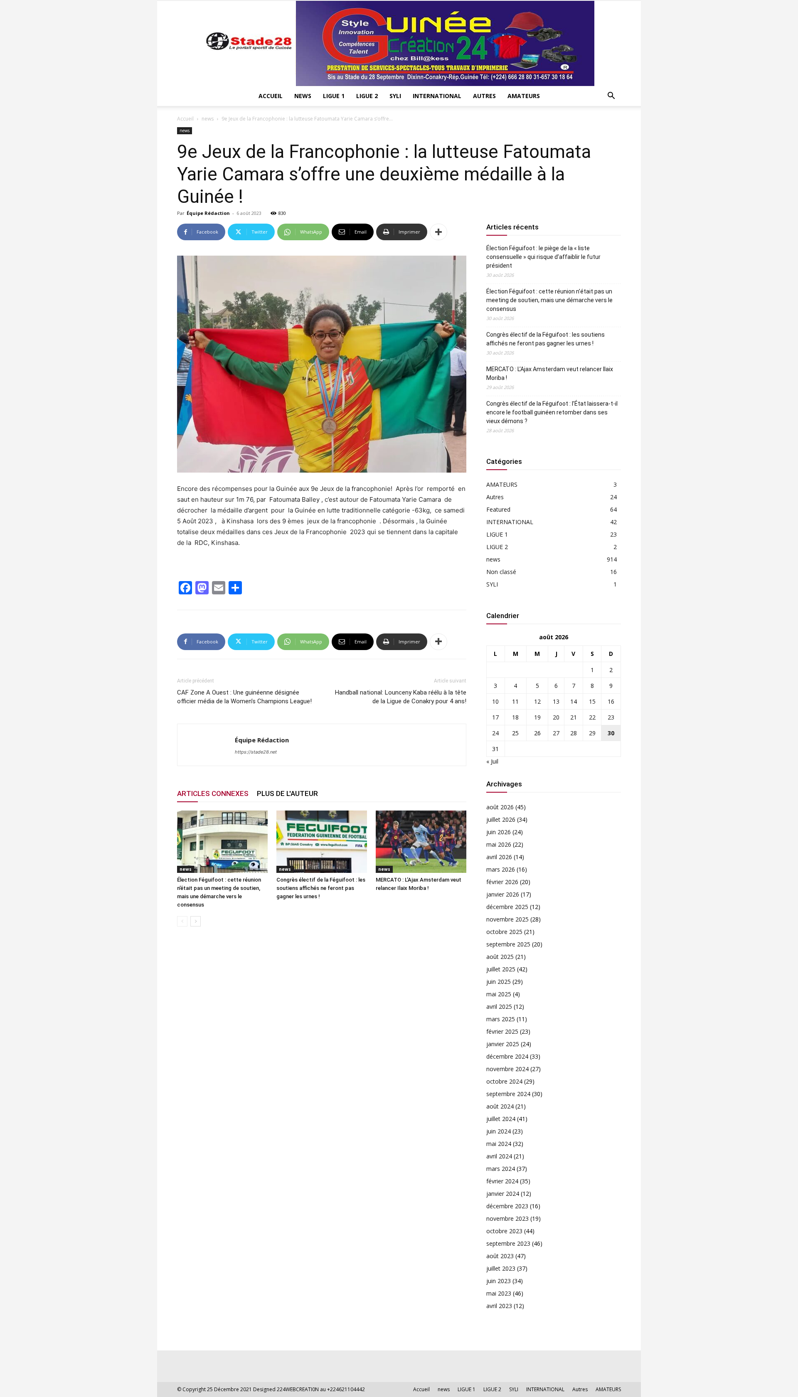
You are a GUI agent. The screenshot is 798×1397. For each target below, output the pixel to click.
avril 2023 (499, 1306)
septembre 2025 (508, 944)
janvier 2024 (502, 1193)
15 (592, 701)
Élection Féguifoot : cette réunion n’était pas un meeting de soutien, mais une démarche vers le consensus (549, 300)
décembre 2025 (507, 907)
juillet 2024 (500, 1119)
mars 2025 (500, 1019)
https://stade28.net (256, 752)
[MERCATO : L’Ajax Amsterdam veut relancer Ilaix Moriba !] (421, 842)
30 (611, 733)
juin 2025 (498, 982)
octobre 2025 (504, 932)
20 (556, 717)
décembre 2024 (507, 1056)
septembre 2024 (508, 1094)
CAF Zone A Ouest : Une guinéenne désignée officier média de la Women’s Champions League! (244, 697)
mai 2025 (498, 994)
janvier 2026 (502, 894)
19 (537, 717)
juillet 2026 (500, 819)
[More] (438, 232)
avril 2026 (499, 857)
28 (573, 733)
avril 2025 (499, 1006)
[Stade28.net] (399, 43)
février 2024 (502, 1181)
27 (556, 733)
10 (495, 701)
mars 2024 (500, 1169)
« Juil (492, 761)
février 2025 (502, 1031)
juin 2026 (498, 832)
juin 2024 (498, 1131)
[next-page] (195, 921)
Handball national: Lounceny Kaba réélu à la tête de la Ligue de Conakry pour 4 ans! (400, 697)
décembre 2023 (507, 1206)
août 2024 (500, 1106)
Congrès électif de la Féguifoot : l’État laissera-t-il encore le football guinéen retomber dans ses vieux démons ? (552, 412)
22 (592, 717)
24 (495, 733)
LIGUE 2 (367, 96)
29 (592, 733)
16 (611, 701)
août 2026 (500, 807)
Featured (498, 509)
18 (515, 717)
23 (611, 717)
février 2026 (502, 882)
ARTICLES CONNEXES (213, 793)
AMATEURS (523, 96)
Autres (484, 96)
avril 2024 (499, 1156)
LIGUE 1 (334, 96)
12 (537, 701)
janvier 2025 (502, 1044)
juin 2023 (498, 1281)
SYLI (395, 96)
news (302, 96)
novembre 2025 (507, 919)
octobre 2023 (504, 1231)
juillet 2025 (500, 969)
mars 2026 (500, 869)
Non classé (501, 572)
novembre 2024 (507, 1069)
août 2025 (500, 957)
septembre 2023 (508, 1243)
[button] (611, 97)
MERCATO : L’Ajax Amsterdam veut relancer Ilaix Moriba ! (549, 373)
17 (495, 717)
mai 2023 (498, 1293)
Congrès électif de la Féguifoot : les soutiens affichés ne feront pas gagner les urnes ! (320, 888)
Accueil (271, 96)
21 (573, 717)
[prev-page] (182, 921)
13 (556, 701)
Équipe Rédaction (208, 213)
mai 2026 (498, 844)
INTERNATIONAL (437, 96)
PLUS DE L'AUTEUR (287, 793)
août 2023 (500, 1256)
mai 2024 (498, 1144)
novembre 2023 (507, 1218)
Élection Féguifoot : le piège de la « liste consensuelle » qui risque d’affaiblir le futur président (543, 257)
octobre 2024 (504, 1081)
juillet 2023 (500, 1268)
